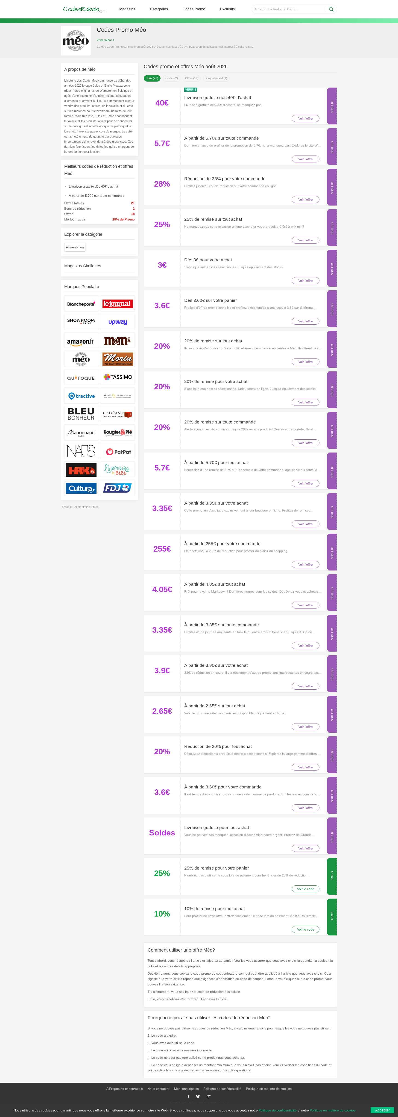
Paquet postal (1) (216, 78)
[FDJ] (118, 488)
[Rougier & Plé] (118, 432)
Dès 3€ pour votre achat (208, 259)
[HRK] (81, 469)
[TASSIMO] (118, 377)
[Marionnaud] (81, 432)
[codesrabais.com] (84, 9)
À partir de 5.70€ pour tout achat (216, 462)
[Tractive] (81, 396)
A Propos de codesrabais (124, 1089)
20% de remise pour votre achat (215, 381)
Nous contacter (158, 1089)
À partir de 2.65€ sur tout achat (214, 705)
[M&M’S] (118, 340)
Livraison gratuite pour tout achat (216, 827)
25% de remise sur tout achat (213, 219)
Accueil (66, 507)
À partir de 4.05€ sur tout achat (214, 584)
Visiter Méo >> (106, 40)
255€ (162, 548)
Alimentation (75, 247)
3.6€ (162, 305)
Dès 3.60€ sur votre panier (210, 300)
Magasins (127, 9)
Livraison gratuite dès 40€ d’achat (217, 97)
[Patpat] (118, 451)
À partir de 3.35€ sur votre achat (216, 503)
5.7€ (162, 143)
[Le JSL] (118, 303)
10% (162, 913)
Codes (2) (171, 78)
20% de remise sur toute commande (220, 422)
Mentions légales (186, 1089)
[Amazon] (81, 340)
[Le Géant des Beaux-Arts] (118, 414)
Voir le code (305, 889)
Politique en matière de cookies (269, 1089)
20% (162, 345)
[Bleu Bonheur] (81, 414)
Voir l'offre (305, 118)
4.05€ (162, 589)
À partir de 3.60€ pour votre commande (223, 787)
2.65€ (162, 710)
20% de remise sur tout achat (213, 340)
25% (162, 224)
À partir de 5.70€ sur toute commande (221, 138)
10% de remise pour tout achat (214, 908)
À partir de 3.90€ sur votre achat (216, 665)
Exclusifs (227, 9)
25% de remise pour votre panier (216, 868)
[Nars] (81, 451)
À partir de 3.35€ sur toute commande (221, 624)
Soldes (162, 832)
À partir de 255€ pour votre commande (222, 543)
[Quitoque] (81, 377)
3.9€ (162, 670)
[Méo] (81, 359)
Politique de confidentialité (222, 1089)
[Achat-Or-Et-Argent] (118, 396)
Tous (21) (152, 78)
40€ (162, 102)
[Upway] (118, 322)
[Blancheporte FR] (81, 303)
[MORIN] (118, 359)
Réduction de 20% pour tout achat (218, 746)
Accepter (382, 1110)
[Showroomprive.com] (81, 322)
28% (162, 183)
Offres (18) (191, 78)
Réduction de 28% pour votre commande (225, 178)
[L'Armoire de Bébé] (118, 469)
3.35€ (162, 508)
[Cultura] (81, 488)
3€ (162, 264)
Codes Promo (194, 9)
